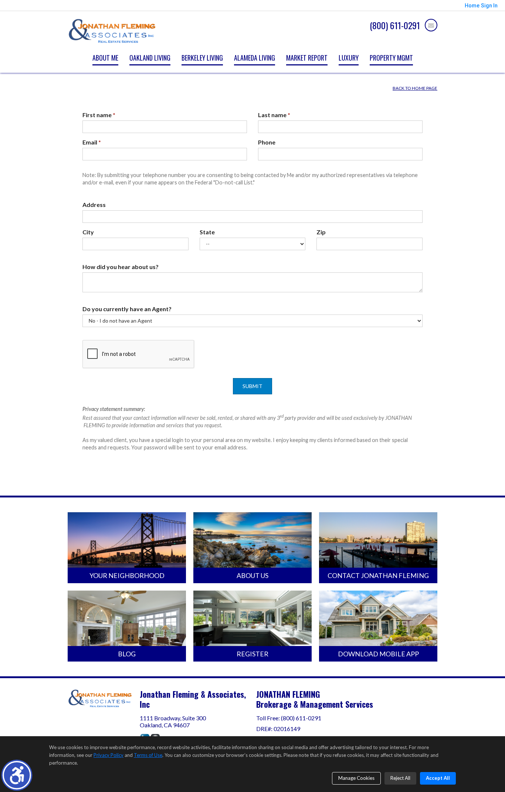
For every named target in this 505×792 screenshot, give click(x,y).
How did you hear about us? (120, 266)
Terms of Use (148, 755)
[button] (17, 775)
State (207, 231)
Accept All (438, 778)
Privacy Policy (108, 755)
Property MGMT (391, 57)
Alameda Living (254, 57)
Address (94, 204)
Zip (321, 231)
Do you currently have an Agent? (127, 308)
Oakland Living (149, 57)
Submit (252, 386)
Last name (274, 114)
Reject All (400, 778)
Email (91, 142)
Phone (266, 142)
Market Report (307, 57)
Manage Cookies (356, 778)
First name (98, 114)
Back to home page (415, 88)
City (88, 231)
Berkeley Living (202, 57)
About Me (105, 57)
